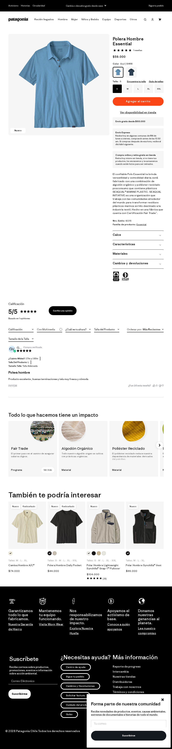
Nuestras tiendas (124, 676)
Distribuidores (122, 681)
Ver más (48, 470)
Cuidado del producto (79, 704)
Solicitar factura (75, 695)
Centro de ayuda (75, 667)
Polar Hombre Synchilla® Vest (144, 565)
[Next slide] (159, 445)
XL (148, 89)
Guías (69, 714)
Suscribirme (19, 694)
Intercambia (121, 671)
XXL (159, 89)
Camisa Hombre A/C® (21, 565)
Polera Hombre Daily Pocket (65, 565)
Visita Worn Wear (51, 624)
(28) (104, 578)
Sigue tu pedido (75, 676)
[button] (45, 19)
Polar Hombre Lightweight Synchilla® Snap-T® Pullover (103, 567)
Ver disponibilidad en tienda (138, 112)
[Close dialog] (162, 700)
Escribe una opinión (62, 310)
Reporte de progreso (127, 666)
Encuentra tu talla (136, 81)
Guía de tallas (156, 81)
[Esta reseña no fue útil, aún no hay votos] (160, 385)
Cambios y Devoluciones (80, 686)
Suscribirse (128, 736)
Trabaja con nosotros (127, 687)
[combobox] (21, 329)
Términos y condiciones (128, 692)
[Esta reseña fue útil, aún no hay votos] (154, 385)
